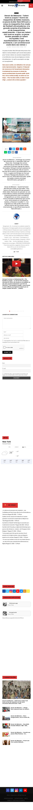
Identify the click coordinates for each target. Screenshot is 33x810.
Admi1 (10, 47)
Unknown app (13, 603)
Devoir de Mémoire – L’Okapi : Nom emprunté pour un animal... (20, 708)
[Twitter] (12, 790)
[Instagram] (16, 790)
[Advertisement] (16, 99)
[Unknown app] (5, 606)
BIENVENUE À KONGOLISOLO (15, 2)
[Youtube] (25, 790)
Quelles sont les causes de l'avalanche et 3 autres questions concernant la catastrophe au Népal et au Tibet (15, 518)
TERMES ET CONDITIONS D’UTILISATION (16, 800)
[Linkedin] (21, 790)
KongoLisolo (13, 612)
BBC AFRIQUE (12, 505)
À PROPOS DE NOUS (8, 798)
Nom (3, 363)
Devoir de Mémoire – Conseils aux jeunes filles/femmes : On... (20, 733)
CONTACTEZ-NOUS (18, 798)
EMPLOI (26, 798)
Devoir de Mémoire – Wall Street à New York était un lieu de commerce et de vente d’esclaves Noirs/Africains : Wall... (15, 702)
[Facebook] (8, 790)
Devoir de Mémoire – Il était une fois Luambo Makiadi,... (20, 741)
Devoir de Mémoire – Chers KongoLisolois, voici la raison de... (20, 716)
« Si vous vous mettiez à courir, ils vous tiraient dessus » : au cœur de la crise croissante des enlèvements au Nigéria (16, 541)
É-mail (4, 368)
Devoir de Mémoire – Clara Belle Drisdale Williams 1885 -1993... (20, 724)
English (21, 0)
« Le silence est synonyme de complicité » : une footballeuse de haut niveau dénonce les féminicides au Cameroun (16, 512)
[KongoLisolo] (5, 615)
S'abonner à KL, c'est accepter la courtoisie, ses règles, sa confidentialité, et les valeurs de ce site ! (15, 374)
